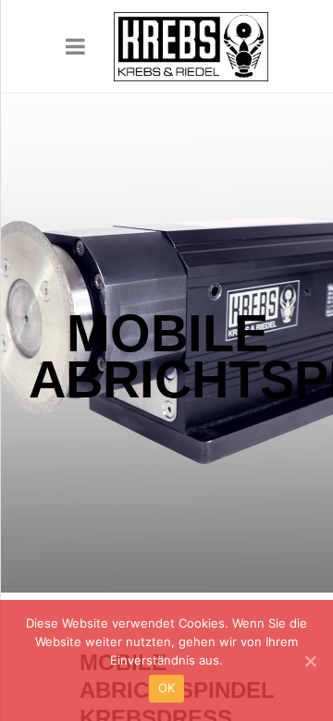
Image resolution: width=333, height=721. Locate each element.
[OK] (310, 661)
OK (167, 687)
